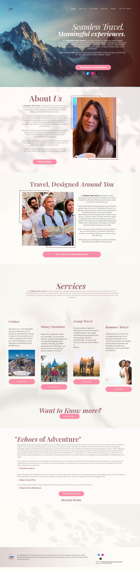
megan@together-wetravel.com (111, 561)
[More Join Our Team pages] (131, 8)
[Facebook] (87, 73)
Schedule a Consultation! (93, 67)
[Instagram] (92, 73)
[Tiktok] (97, 73)
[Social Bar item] (99, 555)
